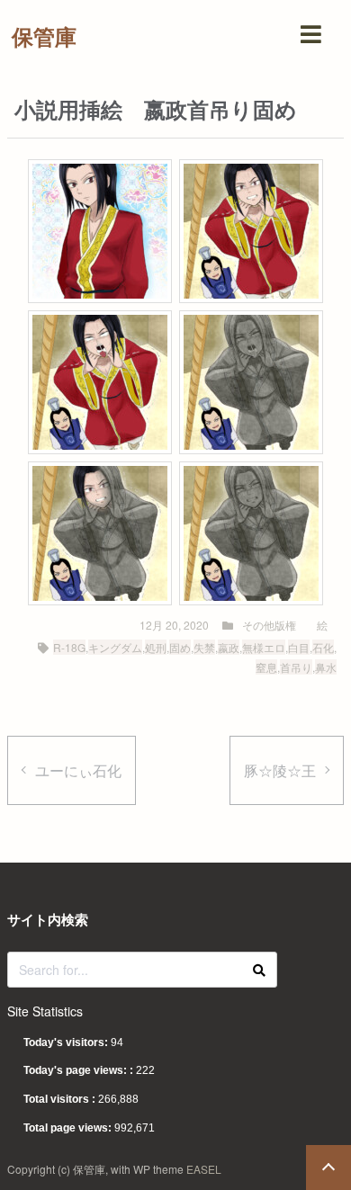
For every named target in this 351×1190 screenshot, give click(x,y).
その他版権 (269, 624)
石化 (323, 647)
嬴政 (228, 647)
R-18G (69, 647)
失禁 (204, 647)
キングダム (115, 647)
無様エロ (263, 647)
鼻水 (326, 667)
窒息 (266, 667)
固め (180, 647)
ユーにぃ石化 (78, 770)
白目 (299, 647)
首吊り (296, 667)
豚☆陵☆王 (280, 770)
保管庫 (44, 36)
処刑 (155, 647)
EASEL (203, 1169)
